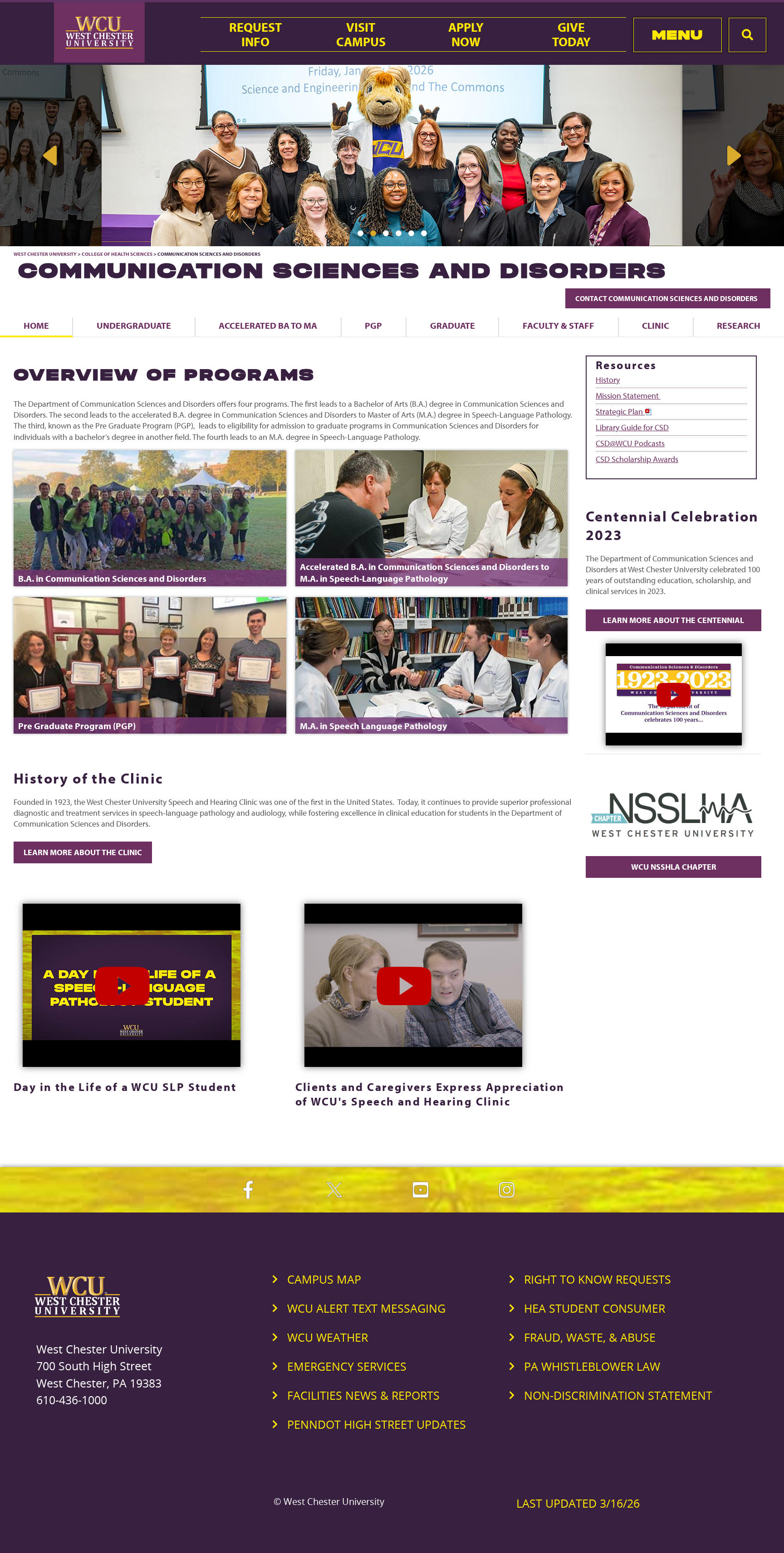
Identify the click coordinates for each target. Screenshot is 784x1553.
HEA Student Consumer (594, 1308)
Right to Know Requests (597, 1279)
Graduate (452, 325)
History (608, 380)
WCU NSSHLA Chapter (673, 867)
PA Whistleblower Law (592, 1366)
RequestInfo (255, 34)
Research (738, 325)
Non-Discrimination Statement (618, 1395)
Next (733, 155)
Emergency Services (347, 1366)
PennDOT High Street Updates (376, 1424)
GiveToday (571, 34)
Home (36, 325)
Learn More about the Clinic (83, 852)
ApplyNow (466, 34)
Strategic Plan (620, 411)
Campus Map (324, 1279)
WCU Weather (327, 1337)
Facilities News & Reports (363, 1395)
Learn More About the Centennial (673, 620)
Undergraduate (134, 325)
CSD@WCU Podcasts (630, 443)
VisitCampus (361, 34)
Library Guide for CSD (632, 427)
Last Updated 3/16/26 (578, 1503)
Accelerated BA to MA (268, 325)
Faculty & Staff (558, 325)
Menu (677, 34)
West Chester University (45, 254)
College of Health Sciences (117, 254)
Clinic (655, 325)
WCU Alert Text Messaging (366, 1308)
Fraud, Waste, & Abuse (590, 1337)
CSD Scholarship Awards (637, 459)
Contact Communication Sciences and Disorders (667, 298)
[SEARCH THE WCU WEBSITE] (747, 35)
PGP (373, 325)
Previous (51, 155)
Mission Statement (628, 395)
